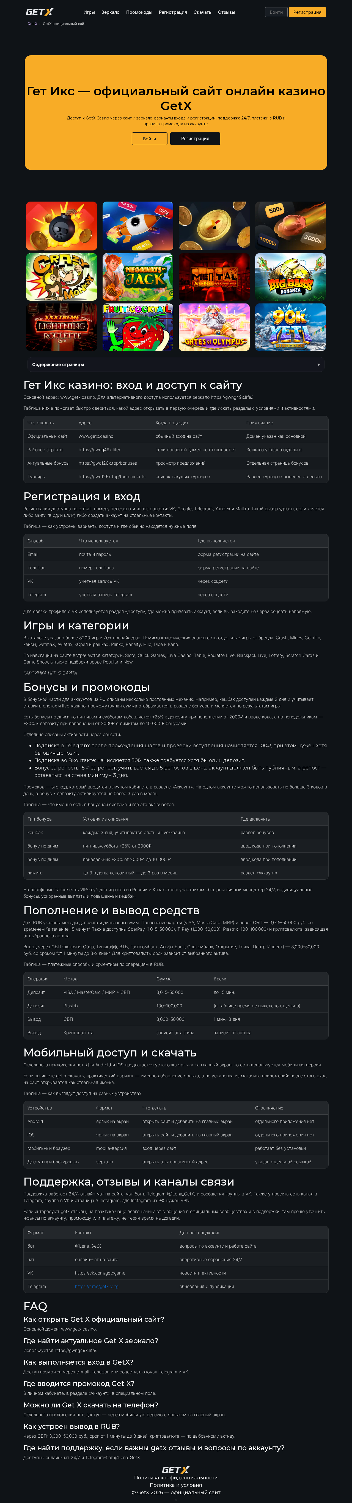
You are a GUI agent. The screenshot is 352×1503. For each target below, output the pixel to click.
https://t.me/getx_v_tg (97, 1286)
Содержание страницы (58, 364)
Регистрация (173, 12)
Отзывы (226, 12)
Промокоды (139, 12)
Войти (276, 12)
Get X (32, 23)
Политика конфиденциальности (176, 1478)
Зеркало (110, 12)
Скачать (202, 12)
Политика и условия (176, 1485)
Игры (89, 12)
